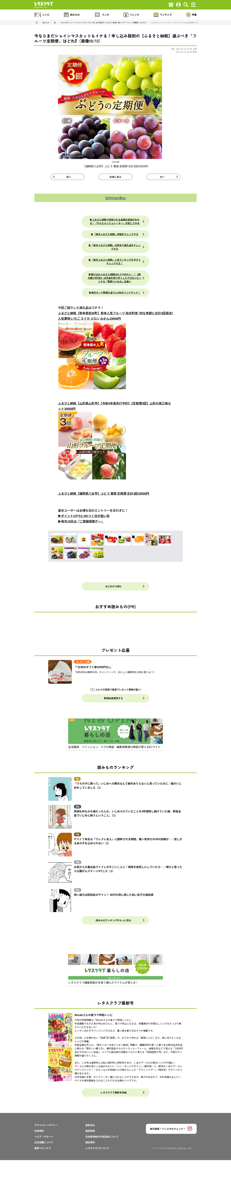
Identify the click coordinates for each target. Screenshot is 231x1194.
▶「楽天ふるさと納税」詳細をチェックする (114, 234)
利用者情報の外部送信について (102, 1136)
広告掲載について (43, 1142)
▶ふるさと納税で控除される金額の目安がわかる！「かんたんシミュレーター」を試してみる (115, 221)
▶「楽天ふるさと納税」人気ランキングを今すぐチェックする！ (115, 261)
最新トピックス (42, 1148)
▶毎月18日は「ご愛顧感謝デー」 (81, 521)
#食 (172, 48)
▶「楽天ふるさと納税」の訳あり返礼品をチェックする (115, 246)
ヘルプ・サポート (43, 1136)
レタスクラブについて (97, 1148)
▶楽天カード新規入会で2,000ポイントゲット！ (114, 292)
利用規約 (39, 1130)
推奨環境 (90, 1130)
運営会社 (90, 1125)
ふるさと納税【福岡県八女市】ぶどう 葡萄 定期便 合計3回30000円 (103, 493)
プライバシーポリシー (46, 1125)
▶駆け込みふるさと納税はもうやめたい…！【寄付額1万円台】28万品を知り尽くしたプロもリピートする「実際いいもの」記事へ (115, 278)
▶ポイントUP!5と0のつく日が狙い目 (84, 516)
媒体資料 (90, 1142)
